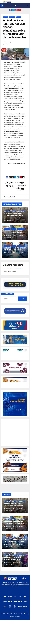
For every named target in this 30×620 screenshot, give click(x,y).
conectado (19, 268)
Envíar (22, 298)
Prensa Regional (9, 42)
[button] (27, 5)
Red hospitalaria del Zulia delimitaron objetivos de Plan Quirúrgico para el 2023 (19, 185)
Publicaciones (7, 293)
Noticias (19, 17)
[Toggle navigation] (15, 5)
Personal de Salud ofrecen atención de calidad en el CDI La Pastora (10, 184)
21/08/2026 (9, 508)
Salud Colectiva (21, 228)
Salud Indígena (20, 211)
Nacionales (12, 17)
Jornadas (5, 17)
